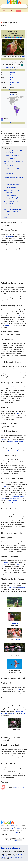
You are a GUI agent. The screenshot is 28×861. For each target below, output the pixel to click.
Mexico (3, 443)
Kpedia (18, 10)
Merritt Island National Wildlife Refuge (11, 451)
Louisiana (21, 445)
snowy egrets (12, 587)
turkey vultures (20, 712)
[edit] (24, 69)
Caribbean (11, 441)
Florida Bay (5, 513)
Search (25, 6)
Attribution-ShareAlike (16, 828)
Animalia (12, 72)
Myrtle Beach (22, 447)
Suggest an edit (18, 840)
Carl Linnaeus (9, 236)
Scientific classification (13, 70)
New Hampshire (13, 498)
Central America (18, 441)
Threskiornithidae (14, 82)
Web (4, 10)
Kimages (13, 10)
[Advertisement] (14, 16)
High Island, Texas (15, 623)
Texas (4, 445)
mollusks (3, 564)
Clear (22, 6)
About (13, 855)
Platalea (7, 325)
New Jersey (10, 502)
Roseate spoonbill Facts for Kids (9, 833)
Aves (11, 77)
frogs (21, 564)
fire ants (23, 714)
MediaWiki (19, 854)
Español (23, 10)
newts (2, 566)
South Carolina (6, 486)
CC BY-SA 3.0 (17, 850)
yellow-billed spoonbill (14, 316)
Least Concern (10, 67)
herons (18, 413)
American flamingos (11, 387)
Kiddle (2, 855)
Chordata (12, 75)
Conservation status (13, 59)
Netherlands (18, 639)
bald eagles (4, 714)
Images (8, 10)
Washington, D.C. (16, 496)
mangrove (17, 689)
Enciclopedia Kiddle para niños (15, 857)
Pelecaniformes (14, 80)
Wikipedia (23, 853)
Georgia (3, 484)
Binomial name (13, 90)
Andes (3, 439)
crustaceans (4, 562)
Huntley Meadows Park (14, 500)
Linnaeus (12, 94)
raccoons (12, 714)
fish (18, 564)
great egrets (21, 587)
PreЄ (6, 37)
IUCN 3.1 (17, 67)
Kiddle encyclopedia (15, 825)
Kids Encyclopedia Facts (7, 28)
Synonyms (13, 123)
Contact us (3, 857)
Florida (23, 56)
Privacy (18, 855)
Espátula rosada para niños (19, 787)
